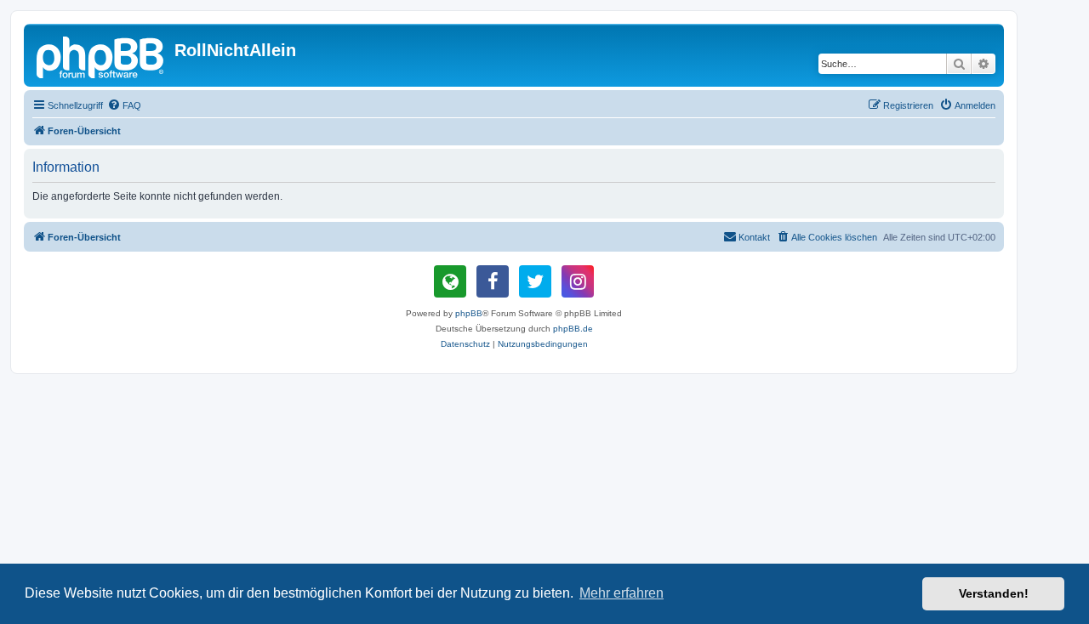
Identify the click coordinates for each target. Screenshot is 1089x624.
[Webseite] (450, 281)
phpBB (468, 313)
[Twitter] (535, 281)
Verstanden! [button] (994, 593)
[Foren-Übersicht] (101, 55)
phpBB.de (573, 328)
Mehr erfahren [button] (621, 593)
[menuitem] (124, 105)
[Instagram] (578, 281)
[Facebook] (492, 281)
